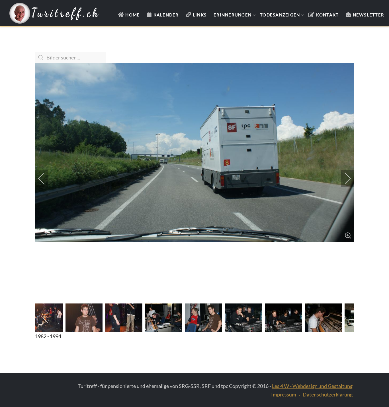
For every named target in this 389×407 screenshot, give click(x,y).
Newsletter (368, 14)
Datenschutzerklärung (328, 394)
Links (199, 14)
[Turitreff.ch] (54, 13)
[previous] (45, 178)
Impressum (283, 394)
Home (132, 14)
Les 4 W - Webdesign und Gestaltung (312, 386)
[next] (344, 178)
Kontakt (327, 14)
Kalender (166, 14)
